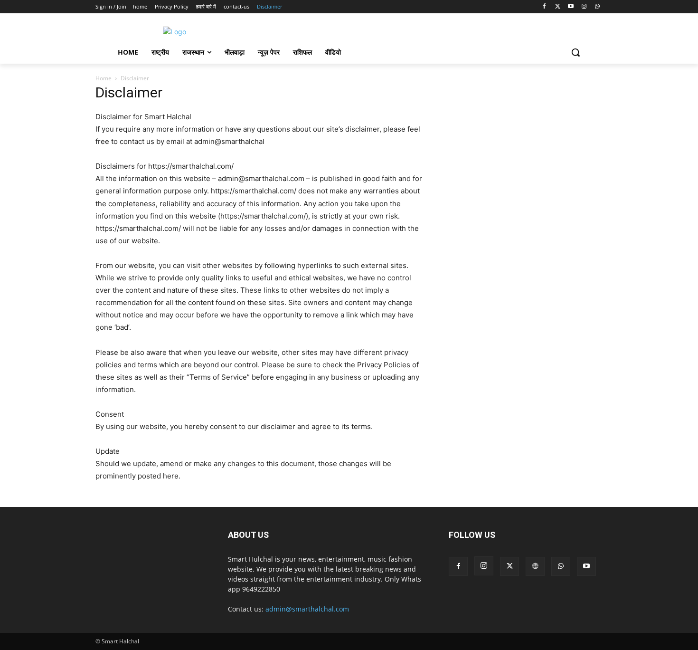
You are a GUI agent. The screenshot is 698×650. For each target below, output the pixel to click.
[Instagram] (583, 6)
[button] (575, 52)
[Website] (535, 566)
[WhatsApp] (597, 6)
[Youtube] (571, 6)
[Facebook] (544, 6)
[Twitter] (557, 6)
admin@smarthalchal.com (307, 608)
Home (103, 78)
